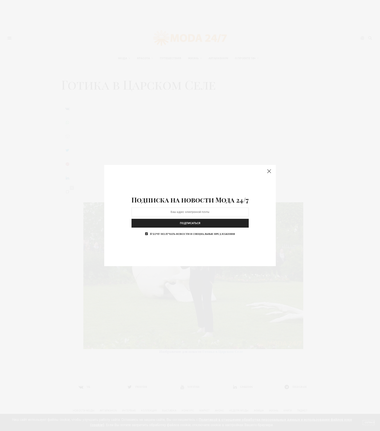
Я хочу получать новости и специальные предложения (192, 233)
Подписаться (190, 223)
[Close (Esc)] (269, 171)
